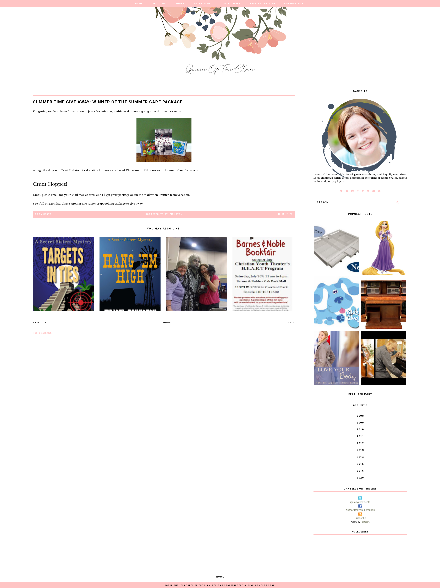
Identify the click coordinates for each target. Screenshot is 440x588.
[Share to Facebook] (279, 214)
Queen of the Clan (198, 585)
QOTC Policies (230, 3)
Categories (292, 3)
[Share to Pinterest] (291, 214)
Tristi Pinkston (171, 214)
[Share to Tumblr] (287, 214)
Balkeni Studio (236, 585)
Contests (152, 214)
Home (139, 3)
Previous (39, 322)
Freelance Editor (263, 3)
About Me (159, 3)
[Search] (397, 202)
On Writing (202, 3)
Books (179, 3)
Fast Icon (365, 522)
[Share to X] (283, 214)
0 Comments (43, 214)
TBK (272, 585)
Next (291, 322)
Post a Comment (42, 332)
